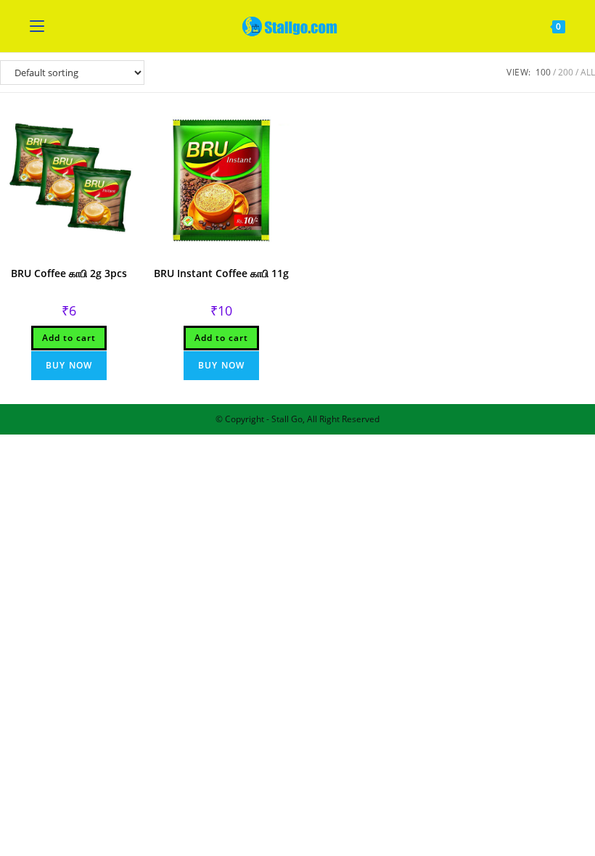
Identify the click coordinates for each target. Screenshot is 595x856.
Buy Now (69, 365)
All (587, 72)
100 (543, 72)
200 (565, 72)
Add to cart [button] (69, 338)
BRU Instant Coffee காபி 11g (221, 273)
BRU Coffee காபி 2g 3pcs (69, 273)
